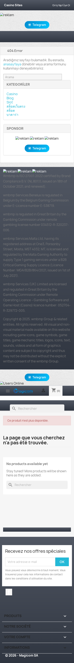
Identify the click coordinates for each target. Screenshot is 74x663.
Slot (10, 102)
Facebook (9, 592)
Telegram (39, 25)
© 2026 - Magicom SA (21, 655)
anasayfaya (12, 64)
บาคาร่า (12, 114)
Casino (12, 94)
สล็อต (11, 110)
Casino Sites (13, 5)
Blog (10, 98)
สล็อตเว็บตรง (16, 106)
